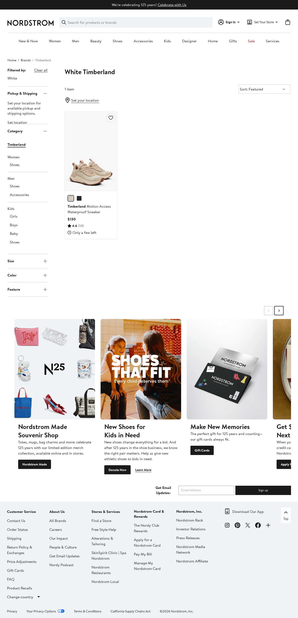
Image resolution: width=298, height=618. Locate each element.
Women (55, 41)
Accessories (143, 41)
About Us (57, 511)
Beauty (96, 41)
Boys (14, 224)
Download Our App (248, 511)
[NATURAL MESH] (70, 198)
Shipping (14, 538)
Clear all (40, 70)
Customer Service (21, 511)
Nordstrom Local (105, 581)
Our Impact (58, 538)
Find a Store (101, 520)
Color (12, 275)
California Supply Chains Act (130, 611)
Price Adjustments (22, 561)
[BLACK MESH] (79, 198)
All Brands (57, 520)
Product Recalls (19, 587)
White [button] (12, 78)
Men (75, 41)
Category (15, 130)
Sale (251, 41)
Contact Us (16, 520)
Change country (20, 596)
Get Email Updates (64, 555)
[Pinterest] (237, 525)
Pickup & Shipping (22, 93)
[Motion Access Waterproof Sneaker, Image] (91, 151)
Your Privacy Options (41, 611)
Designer (189, 41)
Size (10, 260)
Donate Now (117, 469)
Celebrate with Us (172, 4)
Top (285, 518)
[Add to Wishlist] (110, 117)
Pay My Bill (143, 553)
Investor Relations (191, 528)
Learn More (143, 469)
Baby (14, 233)
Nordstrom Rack (189, 519)
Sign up (263, 490)
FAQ (10, 578)
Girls (13, 216)
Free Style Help (103, 529)
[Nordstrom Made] (54, 369)
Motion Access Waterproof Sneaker (89, 209)
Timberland (16, 144)
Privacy (12, 611)
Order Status (17, 529)
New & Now (28, 41)
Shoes (117, 41)
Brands (26, 60)
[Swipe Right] (279, 310)
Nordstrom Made (34, 464)
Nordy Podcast (61, 564)
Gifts (233, 41)
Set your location (85, 100)
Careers (55, 529)
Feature (13, 289)
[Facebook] (258, 525)
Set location (17, 122)
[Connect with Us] (268, 525)
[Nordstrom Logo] (30, 23)
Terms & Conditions (87, 611)
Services (272, 41)
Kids (167, 41)
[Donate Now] (141, 369)
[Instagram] (227, 525)
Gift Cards (202, 450)
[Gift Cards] (227, 369)
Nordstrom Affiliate (192, 560)
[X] (248, 525)
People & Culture (63, 546)
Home (213, 41)
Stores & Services (105, 511)
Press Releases (188, 537)
